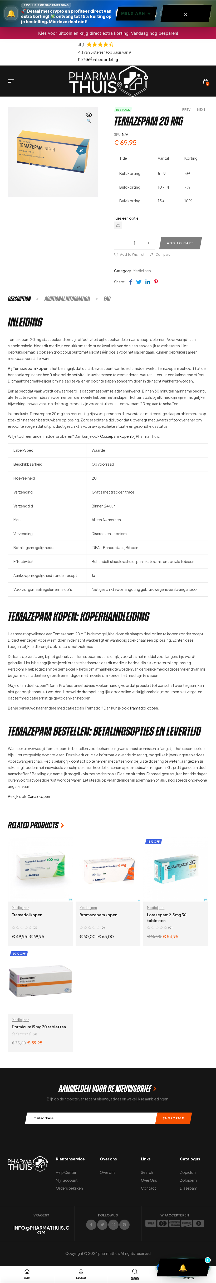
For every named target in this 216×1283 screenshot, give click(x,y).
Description (19, 299)
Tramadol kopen (143, 708)
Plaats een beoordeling (98, 59)
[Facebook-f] (91, 1225)
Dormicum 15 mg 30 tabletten (39, 1026)
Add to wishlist (132, 254)
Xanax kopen (39, 796)
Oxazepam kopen (115, 436)
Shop (27, 1278)
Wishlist (188, 1278)
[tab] (26, 299)
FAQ (107, 299)
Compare (162, 254)
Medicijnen (142, 270)
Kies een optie (127, 218)
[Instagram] (113, 1225)
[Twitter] (102, 1225)
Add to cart (180, 243)
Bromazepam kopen (98, 914)
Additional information (67, 299)
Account (81, 1278)
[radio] (118, 225)
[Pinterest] (124, 1225)
